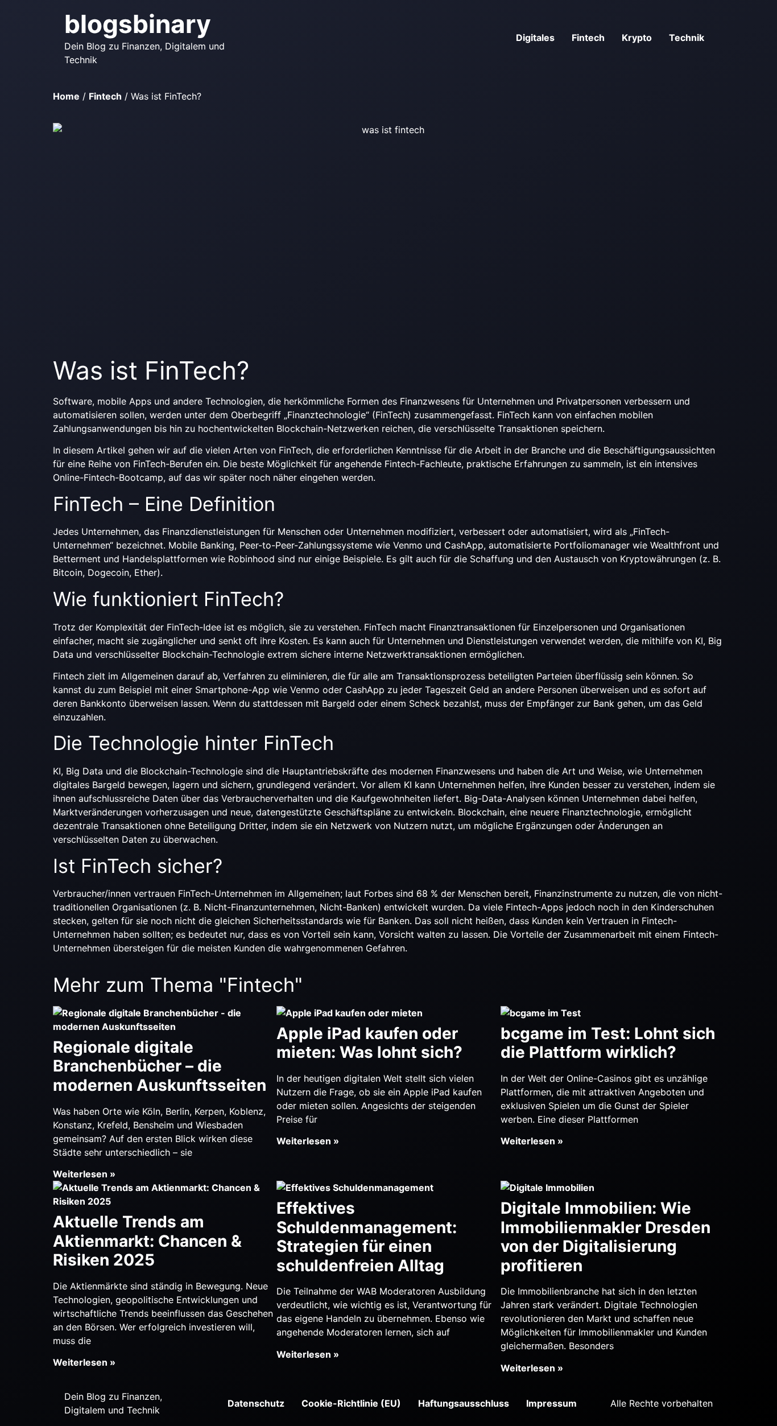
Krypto (637, 37)
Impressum (551, 1403)
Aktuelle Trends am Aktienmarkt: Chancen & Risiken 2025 (147, 1241)
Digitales (535, 37)
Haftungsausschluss (463, 1403)
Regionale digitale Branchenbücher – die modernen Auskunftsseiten (159, 1066)
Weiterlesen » (84, 1174)
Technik (686, 37)
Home (66, 96)
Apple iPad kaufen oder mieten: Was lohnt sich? (369, 1043)
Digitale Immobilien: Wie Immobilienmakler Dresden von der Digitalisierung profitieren (605, 1236)
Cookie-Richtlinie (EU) (351, 1403)
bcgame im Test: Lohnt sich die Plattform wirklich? (608, 1043)
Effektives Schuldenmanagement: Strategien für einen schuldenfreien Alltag (366, 1236)
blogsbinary (137, 24)
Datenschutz (256, 1403)
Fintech (588, 37)
